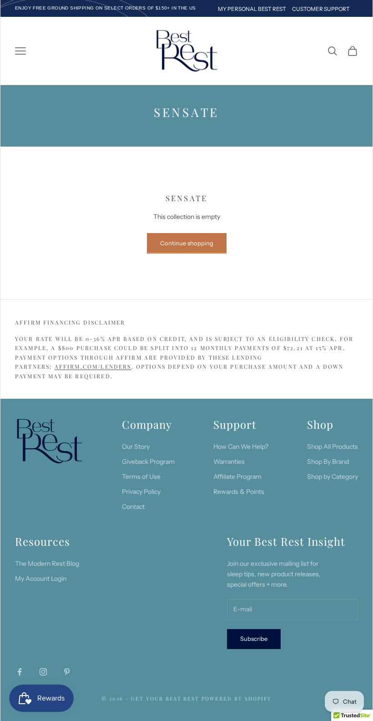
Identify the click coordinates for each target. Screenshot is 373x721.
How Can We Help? (240, 446)
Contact (133, 507)
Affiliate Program (237, 476)
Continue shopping (186, 243)
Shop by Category (332, 476)
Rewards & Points (238, 491)
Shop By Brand (328, 461)
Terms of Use (141, 476)
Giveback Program (148, 461)
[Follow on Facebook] (19, 671)
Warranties (229, 461)
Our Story (136, 446)
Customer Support (321, 8)
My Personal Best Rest (252, 8)
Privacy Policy (141, 491)
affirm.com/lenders (93, 366)
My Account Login (40, 578)
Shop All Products (332, 446)
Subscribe (253, 638)
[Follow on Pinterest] (66, 671)
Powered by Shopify (237, 698)
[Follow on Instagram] (43, 671)
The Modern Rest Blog (47, 563)
